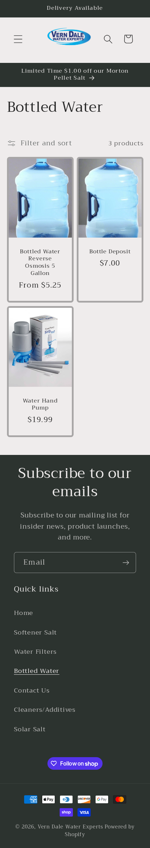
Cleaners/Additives (44, 709)
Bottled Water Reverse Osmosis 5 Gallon (40, 262)
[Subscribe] (126, 562)
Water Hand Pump (40, 404)
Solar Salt (30, 729)
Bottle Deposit (109, 251)
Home (23, 612)
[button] (18, 39)
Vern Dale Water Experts (70, 826)
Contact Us (32, 690)
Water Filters (35, 651)
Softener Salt (35, 632)
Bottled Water (36, 670)
